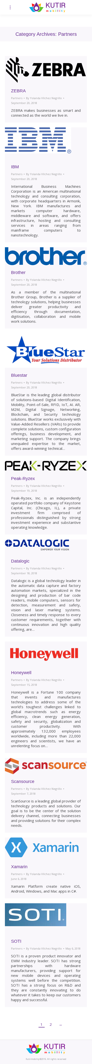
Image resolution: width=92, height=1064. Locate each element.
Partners (16, 98)
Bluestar (19, 375)
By (44, 98)
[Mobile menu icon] (10, 7)
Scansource (22, 781)
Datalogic (20, 561)
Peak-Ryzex (23, 478)
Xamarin (19, 866)
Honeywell (21, 672)
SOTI (16, 941)
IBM (15, 166)
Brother (18, 272)
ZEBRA (18, 90)
